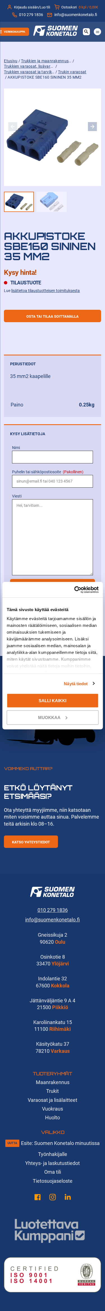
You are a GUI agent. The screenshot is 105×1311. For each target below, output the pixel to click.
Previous (12, 126)
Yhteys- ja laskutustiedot (52, 1163)
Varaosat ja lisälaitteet (52, 1100)
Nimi (16, 447)
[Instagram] (52, 1198)
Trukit (52, 1091)
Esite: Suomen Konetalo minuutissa (60, 1143)
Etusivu (10, 61)
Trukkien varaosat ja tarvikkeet (29, 72)
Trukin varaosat (72, 72)
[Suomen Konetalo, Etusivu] (55, 34)
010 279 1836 (31, 14)
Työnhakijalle (52, 1154)
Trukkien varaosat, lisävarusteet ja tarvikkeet (29, 66)
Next (92, 126)
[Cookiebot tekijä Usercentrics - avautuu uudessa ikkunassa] (75, 589)
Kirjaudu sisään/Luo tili (32, 7)
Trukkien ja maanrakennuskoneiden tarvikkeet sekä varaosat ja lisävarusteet (46, 61)
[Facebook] (37, 1198)
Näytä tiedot (76, 683)
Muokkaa (49, 717)
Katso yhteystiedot (31, 842)
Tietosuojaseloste (53, 1181)
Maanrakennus (52, 1082)
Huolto (52, 1117)
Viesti (17, 496)
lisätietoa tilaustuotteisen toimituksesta (45, 290)
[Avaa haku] (86, 31)
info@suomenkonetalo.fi (75, 14)
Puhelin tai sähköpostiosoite (47, 472)
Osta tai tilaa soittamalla (52, 316)
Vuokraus (52, 1109)
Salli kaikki (52, 700)
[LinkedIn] (67, 1198)
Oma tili (52, 1172)
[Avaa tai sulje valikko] (97, 31)
